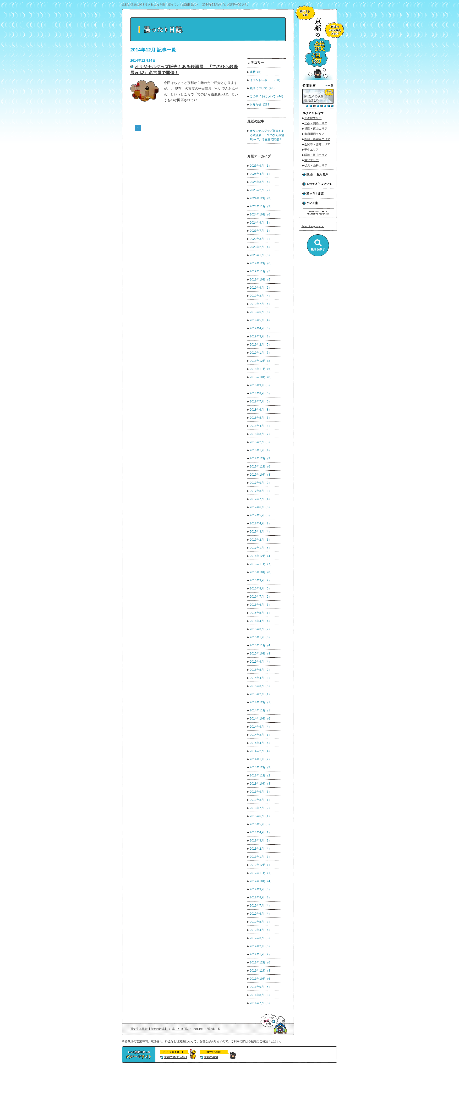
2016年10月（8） (261, 572)
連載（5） (256, 72)
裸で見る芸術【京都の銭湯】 (149, 1029)
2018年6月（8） (260, 409)
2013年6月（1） (260, 816)
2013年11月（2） (261, 775)
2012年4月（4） (260, 930)
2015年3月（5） (260, 686)
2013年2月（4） (260, 848)
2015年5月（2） (260, 669)
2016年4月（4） (260, 621)
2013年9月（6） (260, 791)
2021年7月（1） (260, 230)
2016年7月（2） (260, 596)
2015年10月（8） (261, 653)
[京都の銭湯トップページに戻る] (317, 79)
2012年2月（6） (260, 946)
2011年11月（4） (261, 970)
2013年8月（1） (260, 800)
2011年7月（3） (260, 1003)
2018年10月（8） (261, 377)
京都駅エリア (313, 118)
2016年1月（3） (260, 637)
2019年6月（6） (260, 312)
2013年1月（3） (260, 856)
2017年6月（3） (260, 507)
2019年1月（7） (260, 352)
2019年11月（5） (261, 271)
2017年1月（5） (260, 548)
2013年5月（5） (260, 824)
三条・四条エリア (315, 123)
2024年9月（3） (260, 222)
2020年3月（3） (260, 239)
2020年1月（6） (260, 255)
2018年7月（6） (260, 401)
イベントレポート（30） (266, 80)
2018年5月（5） (260, 417)
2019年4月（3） (260, 328)
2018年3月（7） (260, 434)
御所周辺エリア (314, 134)
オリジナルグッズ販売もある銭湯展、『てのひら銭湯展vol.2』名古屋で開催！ (267, 135)
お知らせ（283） (261, 104)
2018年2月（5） (260, 442)
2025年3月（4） (260, 182)
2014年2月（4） (260, 751)
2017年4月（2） (260, 523)
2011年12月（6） (261, 962)
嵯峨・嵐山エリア (315, 155)
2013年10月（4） (261, 783)
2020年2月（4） (260, 247)
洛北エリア (311, 160)
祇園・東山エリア (315, 128)
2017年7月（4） (260, 499)
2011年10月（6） (261, 978)
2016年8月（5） (260, 588)
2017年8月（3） (260, 491)
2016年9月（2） (260, 580)
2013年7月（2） (260, 808)
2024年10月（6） (261, 214)
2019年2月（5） (260, 344)
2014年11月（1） (261, 710)
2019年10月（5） (261, 279)
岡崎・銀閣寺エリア (317, 139)
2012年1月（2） (260, 954)
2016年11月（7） (261, 564)
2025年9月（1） (260, 165)
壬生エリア (311, 149)
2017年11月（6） (261, 466)
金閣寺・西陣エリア (317, 144)
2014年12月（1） (261, 702)
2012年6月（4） (260, 913)
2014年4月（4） (260, 743)
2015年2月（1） (260, 694)
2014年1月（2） (260, 759)
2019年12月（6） (261, 263)
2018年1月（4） (260, 450)
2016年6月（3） (260, 604)
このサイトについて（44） (267, 96)
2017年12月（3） (261, 458)
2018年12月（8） (261, 361)
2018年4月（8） (260, 426)
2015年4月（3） (260, 678)
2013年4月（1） (260, 832)
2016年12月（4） (261, 556)
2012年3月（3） (260, 938)
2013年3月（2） (260, 840)
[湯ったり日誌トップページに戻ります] (208, 40)
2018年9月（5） (260, 385)
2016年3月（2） (260, 629)
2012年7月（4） (260, 905)
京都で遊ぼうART (175, 1057)
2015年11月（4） (261, 645)
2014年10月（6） (261, 718)
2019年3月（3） (260, 336)
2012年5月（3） (260, 922)
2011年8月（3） (260, 995)
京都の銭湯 (211, 1057)
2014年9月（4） (260, 726)
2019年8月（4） (260, 295)
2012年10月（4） (261, 881)
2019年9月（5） (260, 287)
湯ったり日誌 (180, 1029)
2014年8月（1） (260, 735)
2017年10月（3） (261, 474)
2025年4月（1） (260, 174)
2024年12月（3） (261, 198)
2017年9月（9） (260, 482)
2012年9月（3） (260, 889)
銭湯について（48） (263, 88)
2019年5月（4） (260, 320)
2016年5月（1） (260, 613)
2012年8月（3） (260, 897)
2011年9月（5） (260, 987)
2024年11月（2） (261, 206)
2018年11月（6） (261, 369)
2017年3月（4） (260, 531)
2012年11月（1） (261, 873)
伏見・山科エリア (315, 165)
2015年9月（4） (260, 661)
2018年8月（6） (260, 393)
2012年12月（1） (261, 865)
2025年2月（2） (260, 190)
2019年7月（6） (260, 304)
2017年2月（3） (260, 539)
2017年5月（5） (260, 515)
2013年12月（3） (261, 767)
